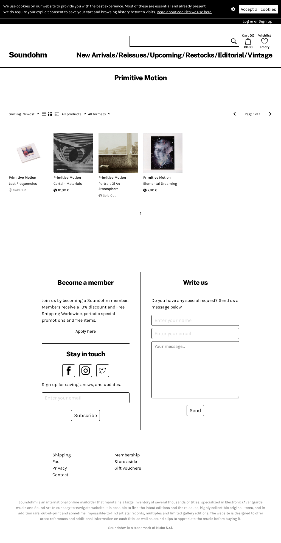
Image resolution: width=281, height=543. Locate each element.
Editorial (231, 55)
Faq (56, 461)
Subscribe (85, 415)
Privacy (59, 468)
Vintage (260, 55)
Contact (60, 474)
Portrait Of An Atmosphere (109, 186)
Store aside (125, 461)
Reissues (132, 55)
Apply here (85, 331)
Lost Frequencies (23, 183)
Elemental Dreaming (160, 183)
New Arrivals (95, 55)
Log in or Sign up (257, 21)
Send (195, 410)
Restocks (200, 55)
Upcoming (166, 55)
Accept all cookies (258, 9)
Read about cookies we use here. (184, 12)
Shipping (61, 454)
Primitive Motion (22, 177)
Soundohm (28, 54)
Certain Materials (68, 183)
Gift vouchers (127, 468)
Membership (127, 454)
